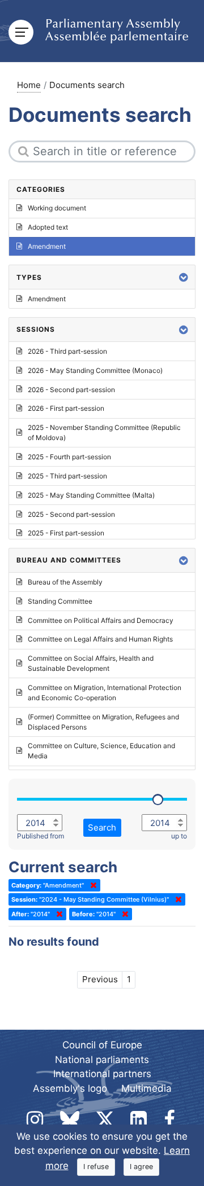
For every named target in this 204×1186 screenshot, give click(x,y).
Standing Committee (60, 601)
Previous (100, 979)
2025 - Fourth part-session (69, 457)
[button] (183, 277)
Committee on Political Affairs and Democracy (100, 620)
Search (102, 827)
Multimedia (146, 1088)
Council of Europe (102, 1045)
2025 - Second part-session (71, 514)
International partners (102, 1073)
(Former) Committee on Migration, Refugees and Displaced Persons (103, 722)
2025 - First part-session (66, 533)
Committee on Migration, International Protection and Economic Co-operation (104, 692)
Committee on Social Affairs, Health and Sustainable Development (91, 663)
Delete (91, 885)
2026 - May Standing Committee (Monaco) (95, 370)
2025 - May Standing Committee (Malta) (91, 495)
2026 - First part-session (66, 408)
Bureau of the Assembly (65, 582)
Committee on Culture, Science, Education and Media (101, 750)
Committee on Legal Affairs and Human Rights (100, 639)
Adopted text (48, 227)
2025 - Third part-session (67, 476)
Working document (57, 208)
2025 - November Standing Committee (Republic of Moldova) (104, 432)
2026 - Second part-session (71, 389)
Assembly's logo (70, 1088)
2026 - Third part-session (67, 351)
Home (29, 85)
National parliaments (102, 1059)
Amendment (47, 246)
